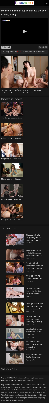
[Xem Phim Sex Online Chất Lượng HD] (24, 3)
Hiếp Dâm (19, 90)
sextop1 (12, 93)
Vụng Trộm (37, 90)
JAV (25, 90)
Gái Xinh (12, 90)
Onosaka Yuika (28, 93)
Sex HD (30, 90)
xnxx (20, 93)
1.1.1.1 (19, 52)
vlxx (16, 93)
